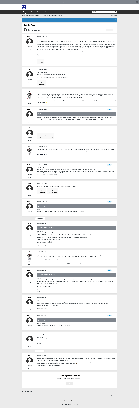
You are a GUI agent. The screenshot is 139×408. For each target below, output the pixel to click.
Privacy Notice (63, 404)
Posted (42, 36)
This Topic (109, 11)
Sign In (115, 7)
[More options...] (114, 37)
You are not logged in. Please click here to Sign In (68, 2)
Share (102, 29)
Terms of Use (71, 404)
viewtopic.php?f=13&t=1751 (43, 154)
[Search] (115, 12)
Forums (25, 11)
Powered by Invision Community (69, 405)
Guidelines (32, 11)
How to (38, 11)
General (39, 30)
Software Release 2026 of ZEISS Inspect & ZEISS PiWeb (69, 19)
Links (44, 11)
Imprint (77, 404)
